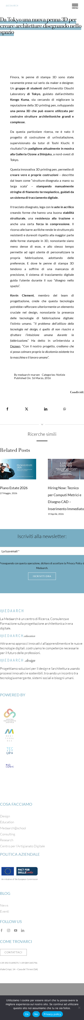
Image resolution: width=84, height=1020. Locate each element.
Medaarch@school (13, 828)
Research (6, 840)
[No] (79, 1008)
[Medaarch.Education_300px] (17, 636)
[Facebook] (7, 409)
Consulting (7, 834)
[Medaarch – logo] (11, 611)
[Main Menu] (75, 6)
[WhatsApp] (64, 409)
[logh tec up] (10, 747)
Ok (27, 1014)
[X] (26, 409)
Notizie (60, 374)
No (36, 1014)
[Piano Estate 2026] (18, 469)
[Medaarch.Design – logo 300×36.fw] (17, 660)
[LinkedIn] (45, 409)
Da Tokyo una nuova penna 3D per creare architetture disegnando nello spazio (40, 25)
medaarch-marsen (29, 374)
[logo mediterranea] (10, 727)
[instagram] (8, 930)
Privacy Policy (74, 563)
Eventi (4, 911)
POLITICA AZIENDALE (20, 854)
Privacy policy (52, 1014)
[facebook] (1, 930)
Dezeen (15, 346)
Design (5, 816)
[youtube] (15, 930)
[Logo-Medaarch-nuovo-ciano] (12, 6)
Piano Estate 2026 (14, 488)
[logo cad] (10, 708)
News (4, 905)
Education (7, 822)
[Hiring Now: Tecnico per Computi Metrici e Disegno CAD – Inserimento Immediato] (66, 469)
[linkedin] (22, 930)
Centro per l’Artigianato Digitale (22, 846)
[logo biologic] (10, 762)
